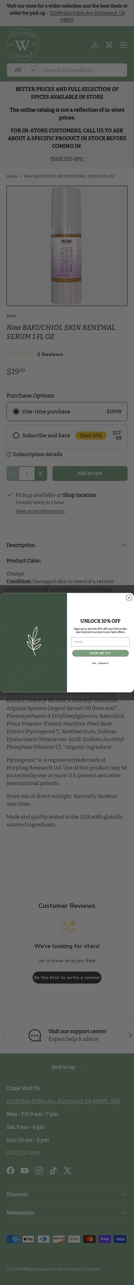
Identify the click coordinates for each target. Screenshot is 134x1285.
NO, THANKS (100, 663)
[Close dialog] (129, 597)
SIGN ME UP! (100, 653)
